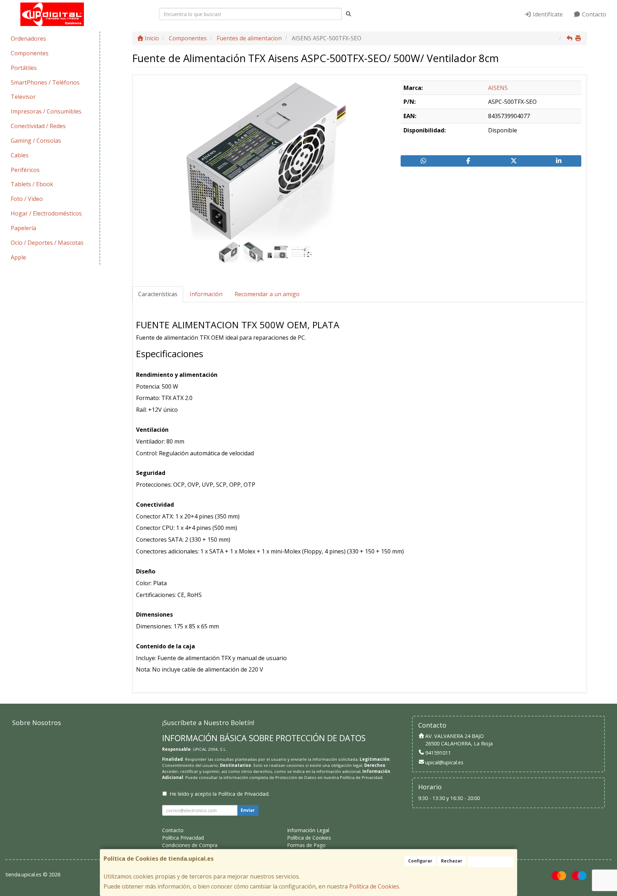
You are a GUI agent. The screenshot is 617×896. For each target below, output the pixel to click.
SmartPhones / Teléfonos (45, 82)
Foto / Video (27, 199)
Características (157, 294)
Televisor (23, 97)
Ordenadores (28, 38)
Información (206, 294)
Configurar (420, 861)
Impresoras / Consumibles (46, 111)
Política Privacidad (183, 837)
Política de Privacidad (361, 777)
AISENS (498, 88)
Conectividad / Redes (38, 126)
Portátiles (24, 68)
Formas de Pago (306, 845)
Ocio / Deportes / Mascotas (47, 243)
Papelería (23, 228)
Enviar (248, 810)
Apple (18, 257)
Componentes (30, 53)
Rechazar (451, 861)
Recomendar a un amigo (267, 294)
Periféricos (25, 170)
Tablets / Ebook (32, 184)
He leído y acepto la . (220, 793)
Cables (20, 155)
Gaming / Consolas (36, 141)
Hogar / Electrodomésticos (46, 213)
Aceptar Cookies (490, 862)
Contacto (593, 14)
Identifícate (547, 14)
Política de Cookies (374, 886)
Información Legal (308, 830)
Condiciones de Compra (189, 845)
